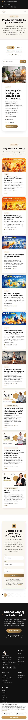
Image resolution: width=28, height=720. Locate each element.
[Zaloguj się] (15, 7)
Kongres (4, 675)
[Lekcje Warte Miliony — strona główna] (4, 11)
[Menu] (25, 11)
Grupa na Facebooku (7, 682)
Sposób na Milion (21, 658)
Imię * (5, 555)
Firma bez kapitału (20, 654)
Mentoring (21, 664)
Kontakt (4, 692)
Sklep (3, 695)
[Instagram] (4, 7)
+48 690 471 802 (7, 4)
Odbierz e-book (14, 575)
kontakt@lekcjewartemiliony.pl (10, 1)
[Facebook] (2, 7)
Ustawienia (6, 713)
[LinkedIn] (8, 7)
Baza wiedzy (21, 675)
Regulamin (4, 702)
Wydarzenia (19, 51)
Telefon (6, 567)
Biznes (18, 47)
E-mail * (6, 561)
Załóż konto (5, 700)
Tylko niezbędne (20, 713)
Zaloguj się (4, 697)
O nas (3, 690)
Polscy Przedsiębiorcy (14, 54)
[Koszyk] (12, 7)
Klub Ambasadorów (7, 678)
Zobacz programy (14, 630)
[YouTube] (6, 7)
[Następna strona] (24, 595)
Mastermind (9, 51)
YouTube (20, 678)
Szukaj (23, 61)
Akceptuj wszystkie (14, 717)
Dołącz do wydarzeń (14, 636)
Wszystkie (10, 47)
